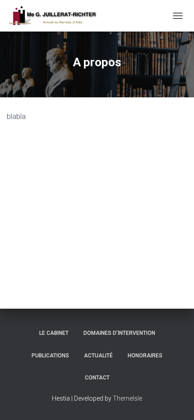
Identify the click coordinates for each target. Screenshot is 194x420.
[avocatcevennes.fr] (56, 16)
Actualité (98, 355)
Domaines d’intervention (119, 333)
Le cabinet (54, 333)
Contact (97, 377)
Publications (50, 355)
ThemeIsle (127, 398)
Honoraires (145, 355)
